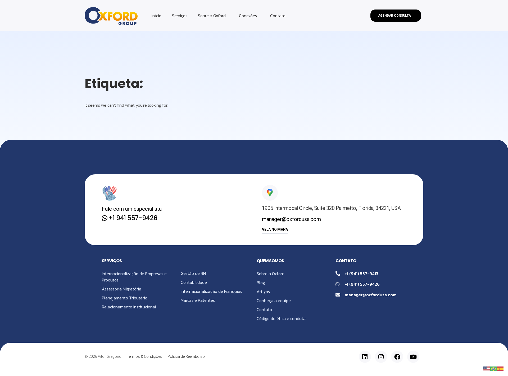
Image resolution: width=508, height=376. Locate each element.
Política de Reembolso (186, 356)
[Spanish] (500, 368)
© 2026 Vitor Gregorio (103, 356)
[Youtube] (413, 357)
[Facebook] (397, 357)
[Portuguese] (493, 368)
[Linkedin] (365, 357)
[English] (486, 368)
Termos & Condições (144, 356)
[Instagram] (381, 357)
